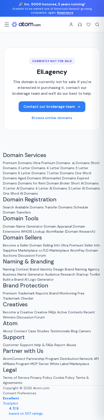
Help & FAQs (43, 345)
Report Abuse (65, 345)
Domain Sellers (22, 237)
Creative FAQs (45, 312)
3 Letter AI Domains (18, 188)
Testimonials (60, 331)
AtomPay (77, 250)
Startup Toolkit (88, 274)
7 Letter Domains (60, 173)
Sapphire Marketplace (20, 250)
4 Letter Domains (60, 168)
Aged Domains (29, 178)
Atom (10, 323)
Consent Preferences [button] (19, 393)
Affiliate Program (16, 364)
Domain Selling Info (45, 245)
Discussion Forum (32, 255)
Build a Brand (13, 279)
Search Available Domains (24, 207)
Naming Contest (16, 269)
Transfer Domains (59, 207)
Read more (65, 13)
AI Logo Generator (39, 279)
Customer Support (18, 345)
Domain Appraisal (58, 226)
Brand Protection (25, 285)
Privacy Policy (41, 377)
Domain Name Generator (23, 226)
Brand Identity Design (47, 269)
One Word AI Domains (20, 193)
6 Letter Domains (32, 173)
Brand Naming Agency (82, 269)
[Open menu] (6, 24)
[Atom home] (26, 24)
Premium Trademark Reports (25, 293)
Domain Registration (29, 199)
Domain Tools (21, 218)
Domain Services (24, 155)
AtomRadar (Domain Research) (70, 231)
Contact (20, 331)
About (8, 331)
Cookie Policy (64, 377)
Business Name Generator (23, 274)
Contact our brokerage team (49, 106)
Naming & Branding (28, 261)
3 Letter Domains (31, 168)
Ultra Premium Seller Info (80, 245)
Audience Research (60, 274)
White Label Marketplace (69, 364)
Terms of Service (16, 377)
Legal (10, 369)
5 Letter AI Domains (84, 188)
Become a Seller (16, 245)
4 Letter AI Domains (51, 188)
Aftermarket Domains (59, 178)
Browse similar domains (52, 118)
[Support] (79, 24)
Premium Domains (17, 163)
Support (14, 337)
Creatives (15, 304)
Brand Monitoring (63, 293)
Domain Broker (58, 183)
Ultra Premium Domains (51, 163)
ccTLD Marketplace (54, 250)
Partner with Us (23, 351)
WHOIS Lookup (33, 231)
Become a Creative (18, 312)
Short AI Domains (85, 183)
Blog (74, 331)
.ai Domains (80, 163)
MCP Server (39, 364)
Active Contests (70, 312)
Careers (85, 331)
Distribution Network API (79, 359)
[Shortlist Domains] (88, 24)
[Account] (71, 24)
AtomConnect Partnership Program (31, 359)
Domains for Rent (32, 183)
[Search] (97, 24)
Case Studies (38, 331)
